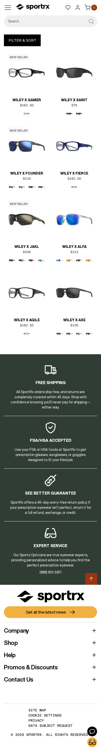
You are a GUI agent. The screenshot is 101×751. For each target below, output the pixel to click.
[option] (27, 114)
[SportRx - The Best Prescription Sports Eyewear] (33, 7)
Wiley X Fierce (74, 173)
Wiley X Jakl (26, 246)
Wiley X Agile (27, 320)
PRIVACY (36, 720)
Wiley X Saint (74, 100)
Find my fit (92, 742)
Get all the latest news (46, 612)
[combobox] (50, 21)
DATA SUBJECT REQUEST (50, 726)
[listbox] (26, 114)
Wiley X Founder (26, 173)
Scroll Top (91, 579)
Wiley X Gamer (27, 100)
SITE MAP (37, 710)
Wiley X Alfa (74, 246)
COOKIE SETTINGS (45, 715)
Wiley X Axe (74, 320)
